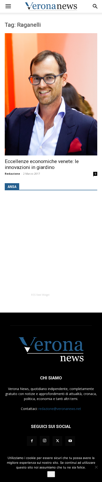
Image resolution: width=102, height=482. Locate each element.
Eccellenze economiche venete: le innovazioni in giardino (42, 164)
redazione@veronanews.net (59, 408)
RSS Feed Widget (40, 294)
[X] (57, 441)
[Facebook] (32, 441)
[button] (8, 6)
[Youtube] (70, 441)
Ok (51, 474)
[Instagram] (44, 441)
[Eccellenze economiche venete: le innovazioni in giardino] (51, 94)
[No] (96, 467)
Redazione (12, 173)
